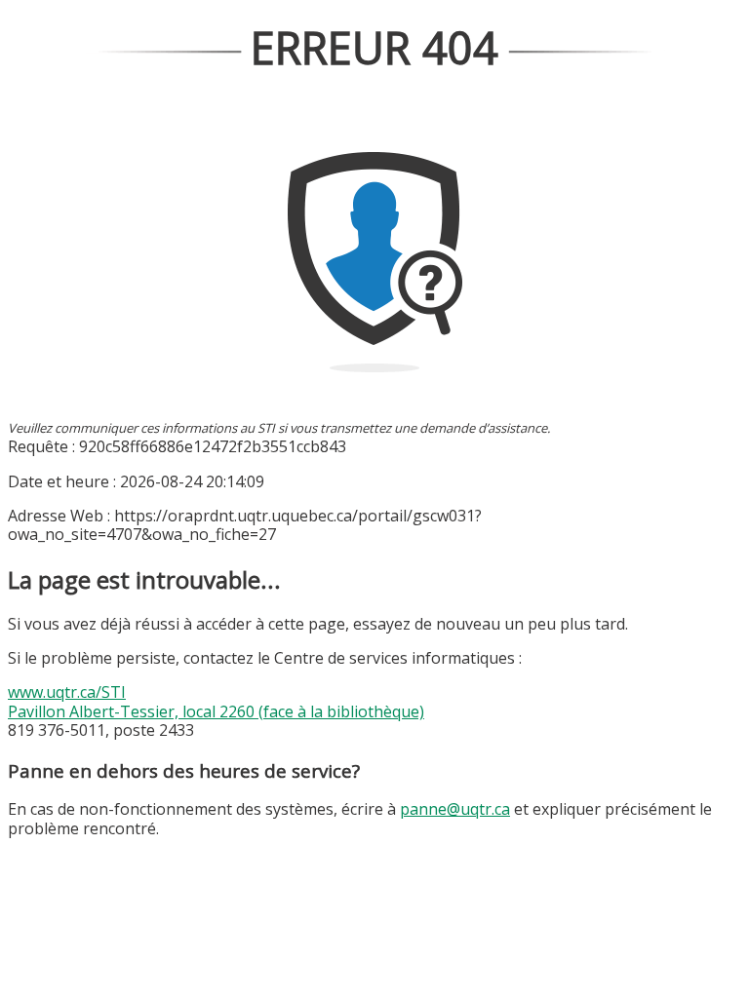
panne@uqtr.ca (455, 809)
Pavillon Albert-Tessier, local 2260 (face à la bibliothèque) (216, 711)
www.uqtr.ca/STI (67, 692)
